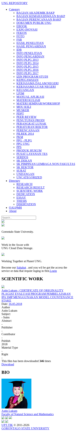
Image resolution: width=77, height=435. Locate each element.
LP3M (20, 93)
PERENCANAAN (27, 130)
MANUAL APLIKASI (30, 96)
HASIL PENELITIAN (30, 43)
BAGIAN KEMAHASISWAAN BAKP (40, 16)
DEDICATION (25, 194)
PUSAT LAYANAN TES (31, 153)
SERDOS (22, 157)
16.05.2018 (15, 303)
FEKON (21, 33)
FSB (19, 39)
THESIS (21, 200)
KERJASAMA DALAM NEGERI (37, 83)
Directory (14, 180)
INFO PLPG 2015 (27, 66)
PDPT (20, 113)
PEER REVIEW (26, 117)
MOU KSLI (23, 106)
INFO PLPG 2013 (27, 59)
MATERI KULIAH (28, 100)
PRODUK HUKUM (28, 150)
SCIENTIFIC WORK (29, 190)
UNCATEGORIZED (29, 177)
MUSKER (22, 110)
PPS (18, 147)
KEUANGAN (25, 90)
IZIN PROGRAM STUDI (32, 76)
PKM (19, 137)
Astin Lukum (9, 410)
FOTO (20, 36)
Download (7, 364)
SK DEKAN (24, 160)
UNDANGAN (25, 174)
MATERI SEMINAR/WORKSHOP (38, 103)
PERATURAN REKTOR (32, 127)
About (12, 211)
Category (14, 9)
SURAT (21, 170)
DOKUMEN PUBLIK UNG (33, 22)
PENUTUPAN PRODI (30, 120)
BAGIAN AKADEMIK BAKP (35, 12)
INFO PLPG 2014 (27, 63)
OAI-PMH (15, 207)
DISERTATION (26, 204)
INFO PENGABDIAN (30, 56)
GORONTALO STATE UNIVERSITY (25, 428)
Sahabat (21, 267)
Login (53, 270)
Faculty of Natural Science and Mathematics (27, 414)
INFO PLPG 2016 (27, 69)
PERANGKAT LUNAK (31, 123)
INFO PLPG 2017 (27, 73)
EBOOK (21, 26)
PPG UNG (23, 143)
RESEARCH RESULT (30, 187)
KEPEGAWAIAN (27, 80)
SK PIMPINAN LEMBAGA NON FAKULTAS (45, 164)
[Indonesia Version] (2, 221)
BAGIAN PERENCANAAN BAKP (38, 19)
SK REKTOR (24, 167)
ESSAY (21, 197)
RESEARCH (24, 184)
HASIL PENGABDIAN (31, 46)
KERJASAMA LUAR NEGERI (36, 86)
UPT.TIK (7, 425)
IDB (19, 49)
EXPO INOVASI (26, 29)
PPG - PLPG (24, 140)
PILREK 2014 (25, 133)
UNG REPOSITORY (14, 3)
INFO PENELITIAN (29, 53)
